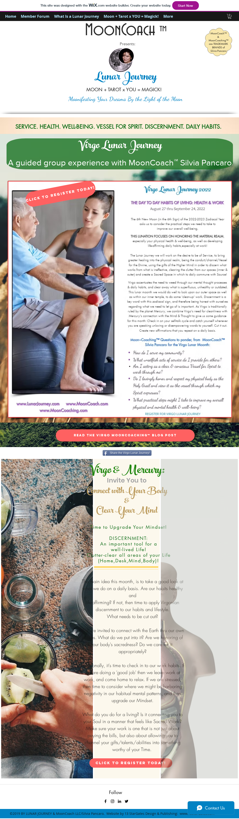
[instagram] (112, 801)
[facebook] (105, 801)
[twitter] (126, 801)
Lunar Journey (125, 77)
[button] (229, 16)
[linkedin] (119, 801)
